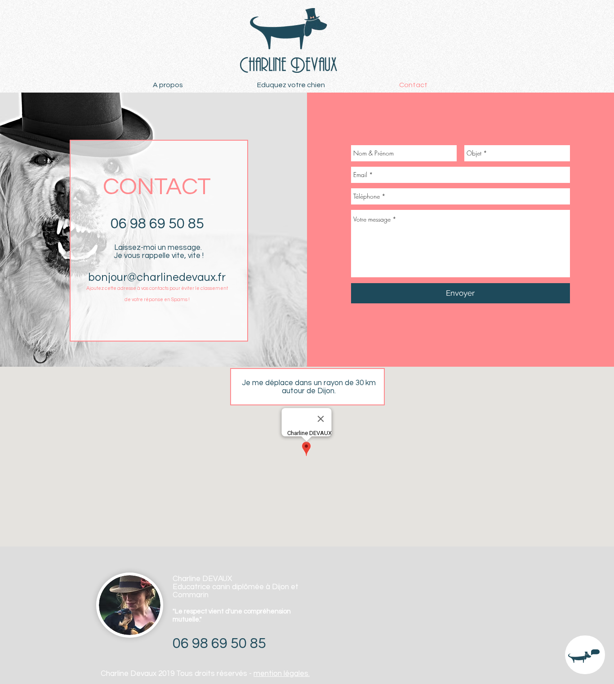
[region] (585, 655)
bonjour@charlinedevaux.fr (157, 277)
